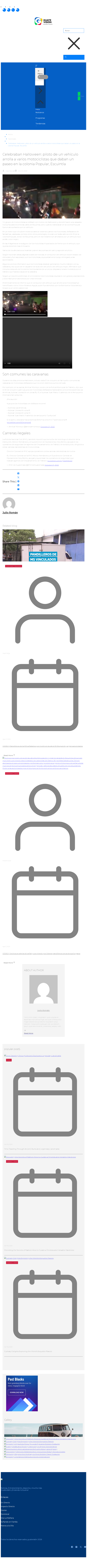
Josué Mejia (6, 653)
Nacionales (12, 139)
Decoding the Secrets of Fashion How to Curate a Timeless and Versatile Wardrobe (39, 1250)
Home (10, 134)
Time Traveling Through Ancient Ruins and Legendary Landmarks (31, 1149)
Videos (16, 773)
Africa (9, 1060)
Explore (9, 1161)
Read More (8, 755)
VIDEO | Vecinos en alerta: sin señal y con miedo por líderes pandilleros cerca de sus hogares (41, 953)
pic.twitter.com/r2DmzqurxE (19, 422)
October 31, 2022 (48, 427)
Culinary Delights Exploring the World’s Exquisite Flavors (28, 1351)
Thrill (15, 1161)
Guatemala (9, 566)
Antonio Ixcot (7, 860)
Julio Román (10, 171)
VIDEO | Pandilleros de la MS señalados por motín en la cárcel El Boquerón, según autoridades (43, 746)
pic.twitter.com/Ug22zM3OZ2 (59, 461)
